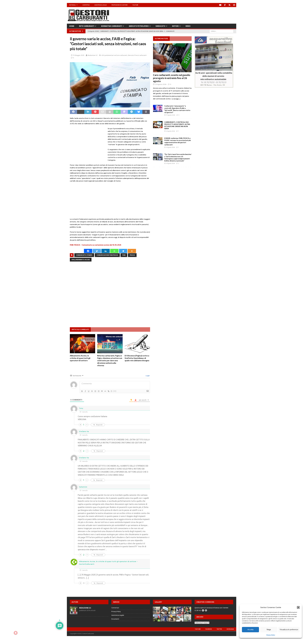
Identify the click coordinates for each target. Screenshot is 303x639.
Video (187, 26)
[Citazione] (102, 391)
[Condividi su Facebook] (73, 112)
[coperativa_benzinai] (214, 86)
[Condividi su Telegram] (131, 112)
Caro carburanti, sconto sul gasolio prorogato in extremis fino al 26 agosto (171, 78)
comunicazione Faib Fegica (107, 255)
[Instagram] (234, 5)
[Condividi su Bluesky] (138, 112)
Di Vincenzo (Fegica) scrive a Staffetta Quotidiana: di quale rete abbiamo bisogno (137, 358)
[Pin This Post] (95, 112)
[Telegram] (123, 251)
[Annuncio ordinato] (95, 391)
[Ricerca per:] (221, 31)
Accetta (250, 629)
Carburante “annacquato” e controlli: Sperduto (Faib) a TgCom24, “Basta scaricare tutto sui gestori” (177, 109)
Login (147, 375)
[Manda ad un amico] (102, 112)
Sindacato (160, 26)
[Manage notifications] (16, 633)
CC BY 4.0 (198, 610)
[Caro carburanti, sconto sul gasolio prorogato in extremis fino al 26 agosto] (172, 57)
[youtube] (220, 5)
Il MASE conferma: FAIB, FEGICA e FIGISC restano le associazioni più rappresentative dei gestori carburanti (177, 141)
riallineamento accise (81, 259)
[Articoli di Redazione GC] (73, 613)
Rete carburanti (86, 26)
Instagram (230, 629)
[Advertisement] (193, 14)
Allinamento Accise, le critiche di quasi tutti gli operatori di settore (80, 358)
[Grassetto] (82, 391)
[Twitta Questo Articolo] (80, 112)
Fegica (132, 255)
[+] (115, 391)
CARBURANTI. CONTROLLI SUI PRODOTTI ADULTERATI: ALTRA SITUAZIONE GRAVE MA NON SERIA (177, 125)
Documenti (115, 619)
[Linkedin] (105, 251)
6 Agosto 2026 (170, 131)
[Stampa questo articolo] (109, 112)
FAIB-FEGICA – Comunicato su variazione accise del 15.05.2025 (95, 245)
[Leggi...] (177, 98)
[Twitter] (229, 5)
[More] (132, 251)
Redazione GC (93, 55)
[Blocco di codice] (105, 391)
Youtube (135, 5)
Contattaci (86, 5)
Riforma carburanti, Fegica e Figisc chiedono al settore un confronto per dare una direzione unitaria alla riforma (109, 360)
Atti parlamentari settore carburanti (114, 55)
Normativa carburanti (111, 26)
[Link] (108, 391)
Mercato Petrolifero (139, 26)
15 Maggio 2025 (78, 55)
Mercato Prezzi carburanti (137, 55)
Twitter (219, 629)
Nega (269, 629)
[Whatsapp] (114, 251)
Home (71, 26)
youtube (198, 629)
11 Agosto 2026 (170, 115)
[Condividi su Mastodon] (124, 112)
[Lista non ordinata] (98, 391)
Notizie (175, 26)
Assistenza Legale (100, 5)
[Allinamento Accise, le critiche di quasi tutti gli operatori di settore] (82, 343)
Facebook (208, 629)
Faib (123, 255)
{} (111, 391)
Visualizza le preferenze (289, 629)
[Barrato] (92, 391)
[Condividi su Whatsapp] (117, 112)
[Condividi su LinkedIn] (87, 112)
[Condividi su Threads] (146, 112)
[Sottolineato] (88, 391)
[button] (298, 607)
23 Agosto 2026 (160, 84)
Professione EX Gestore (119, 5)
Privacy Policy (270, 635)
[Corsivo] (85, 391)
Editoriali (72, 5)
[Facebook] (225, 5)
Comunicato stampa (84, 255)
